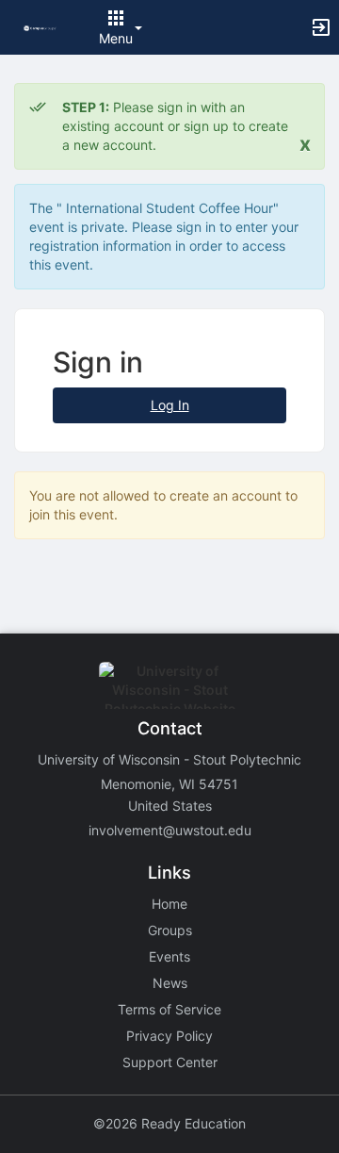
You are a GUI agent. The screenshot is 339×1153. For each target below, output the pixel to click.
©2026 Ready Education (169, 1123)
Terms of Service (169, 1009)
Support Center (170, 1062)
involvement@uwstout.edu (170, 830)
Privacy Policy (169, 1036)
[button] (40, 27)
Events (169, 956)
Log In (170, 405)
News (170, 983)
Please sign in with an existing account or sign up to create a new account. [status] (175, 126)
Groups (170, 930)
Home (169, 904)
